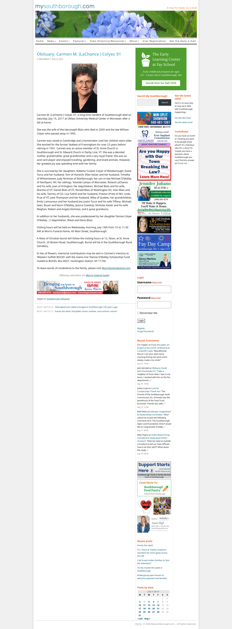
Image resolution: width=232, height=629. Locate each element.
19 (149, 608)
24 (140, 611)
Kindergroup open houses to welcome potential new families (152, 577)
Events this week (145, 545)
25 (144, 611)
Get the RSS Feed (183, 117)
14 (158, 605)
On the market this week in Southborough (149, 569)
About (134, 40)
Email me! (182, 163)
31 (140, 615)
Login (141, 320)
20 (153, 608)
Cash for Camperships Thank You (148, 390)
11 (144, 605)
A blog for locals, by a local (182, 7)
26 (149, 611)
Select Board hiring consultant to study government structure (153, 437)
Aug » (147, 618)
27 (153, 611)
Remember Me (148, 313)
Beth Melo (44, 59)
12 (149, 605)
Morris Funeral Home (97, 275)
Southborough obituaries (58, 298)
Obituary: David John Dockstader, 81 (152, 370)
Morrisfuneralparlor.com (116, 268)
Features (79, 40)
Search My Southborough (152, 96)
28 (158, 611)
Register (141, 328)
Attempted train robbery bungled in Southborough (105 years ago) (86, 307)
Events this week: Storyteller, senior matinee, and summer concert (86, 311)
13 (153, 605)
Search (165, 102)
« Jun (140, 618)
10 (140, 605)
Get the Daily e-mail (183, 40)
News (50, 40)
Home (40, 40)
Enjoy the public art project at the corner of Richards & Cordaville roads (153, 347)
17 (140, 608)
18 (144, 608)
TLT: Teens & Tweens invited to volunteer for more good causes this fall (152, 552)
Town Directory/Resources (107, 40)
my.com (65, 6)
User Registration (154, 40)
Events (63, 40)
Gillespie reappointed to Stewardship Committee (154, 413)
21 (158, 608)
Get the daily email (183, 122)
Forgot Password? (145, 331)
